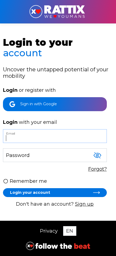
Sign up (84, 204)
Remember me (28, 181)
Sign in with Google (38, 103)
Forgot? (97, 169)
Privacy (49, 231)
